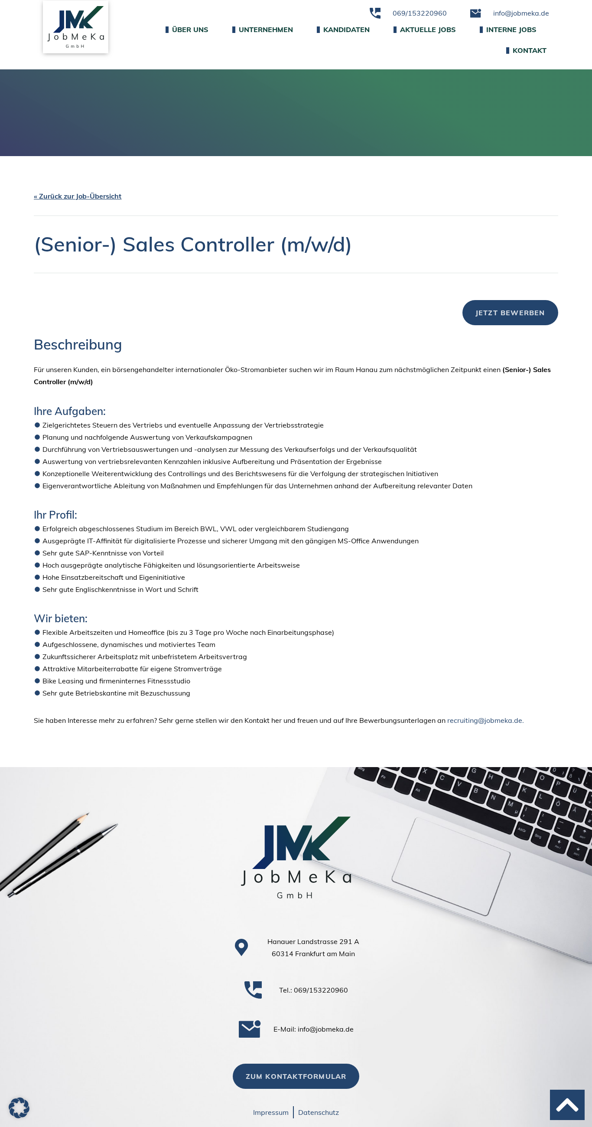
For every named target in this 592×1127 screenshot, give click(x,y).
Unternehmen (266, 29)
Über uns (190, 29)
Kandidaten (346, 29)
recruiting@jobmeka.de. (485, 720)
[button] (19, 1108)
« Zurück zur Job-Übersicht (77, 196)
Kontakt (529, 50)
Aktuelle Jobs (428, 29)
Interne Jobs (511, 29)
